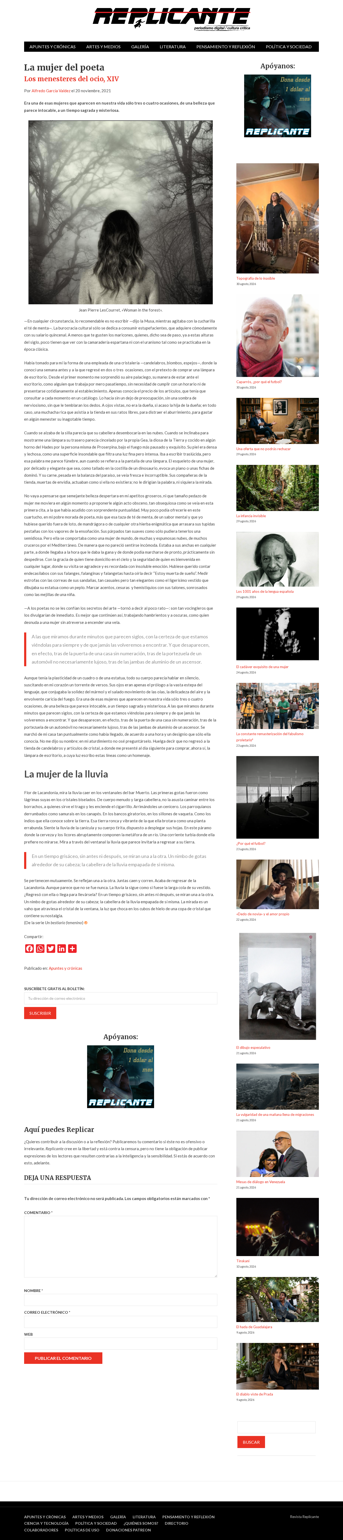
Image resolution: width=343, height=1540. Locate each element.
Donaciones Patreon (128, 1530)
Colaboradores (41, 1530)
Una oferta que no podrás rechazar (263, 449)
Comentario (38, 1212)
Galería (140, 46)
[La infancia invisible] (277, 489)
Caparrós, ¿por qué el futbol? (259, 382)
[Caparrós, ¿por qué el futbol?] (277, 336)
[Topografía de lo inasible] (277, 219)
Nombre (33, 1290)
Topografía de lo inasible (255, 278)
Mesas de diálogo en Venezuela (260, 1182)
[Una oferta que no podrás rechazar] (277, 422)
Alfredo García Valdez (51, 90)
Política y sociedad (289, 46)
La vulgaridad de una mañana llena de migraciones (275, 1114)
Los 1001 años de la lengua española (265, 591)
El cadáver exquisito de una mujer (262, 667)
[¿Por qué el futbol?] (277, 798)
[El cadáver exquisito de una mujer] (277, 636)
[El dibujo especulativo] (277, 987)
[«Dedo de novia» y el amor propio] (277, 885)
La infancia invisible (251, 516)
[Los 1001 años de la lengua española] (277, 560)
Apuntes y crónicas (52, 46)
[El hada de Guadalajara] (277, 1300)
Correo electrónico (47, 1312)
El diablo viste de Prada (254, 1394)
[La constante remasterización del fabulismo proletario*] (277, 707)
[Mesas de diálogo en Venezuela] (277, 1155)
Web (28, 1334)
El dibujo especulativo (253, 1047)
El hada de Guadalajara (254, 1327)
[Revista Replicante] (171, 19)
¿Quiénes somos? (141, 1523)
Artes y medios (103, 46)
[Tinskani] (277, 1228)
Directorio (176, 1523)
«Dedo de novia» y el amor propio (262, 914)
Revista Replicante (304, 1517)
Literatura (173, 46)
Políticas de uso (82, 1530)
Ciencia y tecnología (46, 1523)
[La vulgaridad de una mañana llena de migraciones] (277, 1088)
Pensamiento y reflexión (225, 46)
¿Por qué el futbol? (251, 843)
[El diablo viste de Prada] (277, 1367)
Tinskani (242, 1261)
